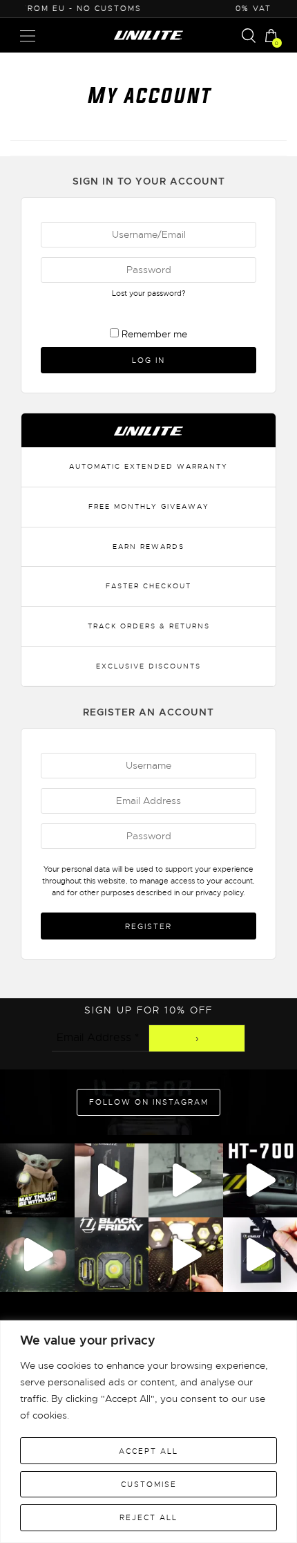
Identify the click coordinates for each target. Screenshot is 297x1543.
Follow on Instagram (149, 1102)
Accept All (148, 1451)
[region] (148, 1431)
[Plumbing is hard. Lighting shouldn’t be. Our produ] (185, 1180)
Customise (149, 1484)
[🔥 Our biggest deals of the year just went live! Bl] (112, 1254)
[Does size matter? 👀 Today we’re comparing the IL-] (37, 1254)
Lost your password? (149, 293)
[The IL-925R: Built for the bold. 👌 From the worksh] (112, 1180)
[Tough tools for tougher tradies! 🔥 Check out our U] (185, 1254)
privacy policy (219, 892)
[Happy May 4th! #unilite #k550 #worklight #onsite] (37, 1180)
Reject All (148, 1517)
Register (148, 926)
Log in (148, 360)
